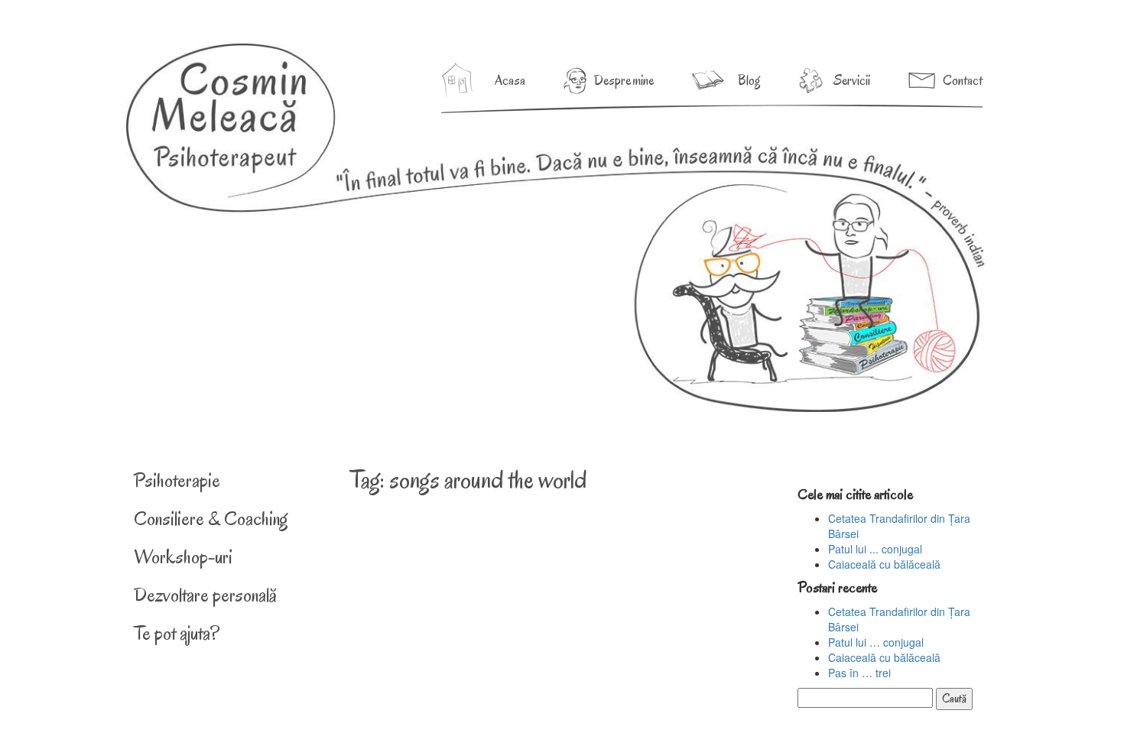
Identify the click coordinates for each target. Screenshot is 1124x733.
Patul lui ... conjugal (875, 548)
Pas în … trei (859, 672)
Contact (963, 80)
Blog (749, 80)
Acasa (510, 80)
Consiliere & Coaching (211, 518)
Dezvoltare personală (205, 595)
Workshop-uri (183, 556)
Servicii (851, 80)
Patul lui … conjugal (876, 642)
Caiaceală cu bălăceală (884, 564)
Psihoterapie (177, 480)
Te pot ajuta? (176, 633)
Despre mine (624, 80)
